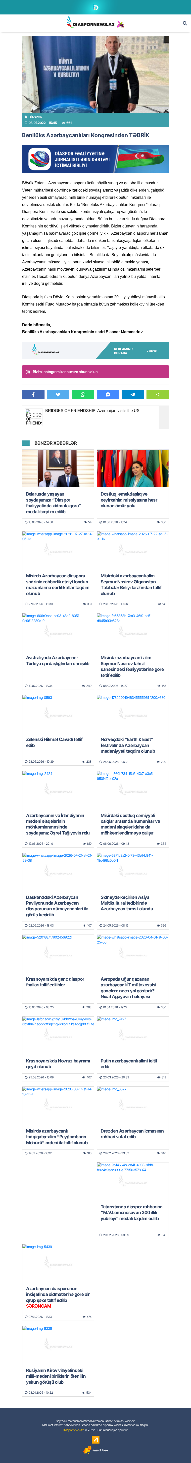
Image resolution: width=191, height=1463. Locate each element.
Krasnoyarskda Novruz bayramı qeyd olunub (58, 1063)
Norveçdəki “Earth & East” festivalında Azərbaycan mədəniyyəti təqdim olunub (128, 745)
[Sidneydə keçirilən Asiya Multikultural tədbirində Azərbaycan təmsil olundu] (133, 872)
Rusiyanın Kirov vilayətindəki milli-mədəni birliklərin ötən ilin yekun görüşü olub (56, 1376)
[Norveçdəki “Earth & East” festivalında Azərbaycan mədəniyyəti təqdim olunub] (133, 714)
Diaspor (35, 117)
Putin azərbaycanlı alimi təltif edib (129, 1063)
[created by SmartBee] (95, 1450)
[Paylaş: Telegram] (133, 394)
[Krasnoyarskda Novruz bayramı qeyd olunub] (58, 1035)
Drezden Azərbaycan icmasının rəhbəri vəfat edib (132, 1133)
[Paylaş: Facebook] (33, 394)
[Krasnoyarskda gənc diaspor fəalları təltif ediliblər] (58, 953)
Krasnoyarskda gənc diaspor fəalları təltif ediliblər (55, 981)
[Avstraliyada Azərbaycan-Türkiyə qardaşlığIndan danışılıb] (58, 632)
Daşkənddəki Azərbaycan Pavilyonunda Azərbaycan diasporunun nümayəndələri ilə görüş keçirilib (57, 906)
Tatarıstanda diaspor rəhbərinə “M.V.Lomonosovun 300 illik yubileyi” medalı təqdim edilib (131, 1212)
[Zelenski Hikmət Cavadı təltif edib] (58, 714)
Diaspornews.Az (73, 1430)
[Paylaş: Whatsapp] (83, 394)
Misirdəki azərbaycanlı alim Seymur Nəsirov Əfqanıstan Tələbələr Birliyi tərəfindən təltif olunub (131, 584)
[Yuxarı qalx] (177, 1449)
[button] (157, 394)
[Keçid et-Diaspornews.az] (90, 21)
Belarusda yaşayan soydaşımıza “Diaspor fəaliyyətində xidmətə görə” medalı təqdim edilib (53, 502)
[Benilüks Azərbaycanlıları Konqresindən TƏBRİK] (95, 74)
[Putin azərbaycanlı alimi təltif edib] (133, 1035)
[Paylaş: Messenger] (108, 394)
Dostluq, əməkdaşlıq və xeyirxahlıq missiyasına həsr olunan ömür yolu (129, 499)
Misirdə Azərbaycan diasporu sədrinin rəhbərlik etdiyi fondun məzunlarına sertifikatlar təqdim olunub (57, 584)
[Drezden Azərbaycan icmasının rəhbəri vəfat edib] (133, 1105)
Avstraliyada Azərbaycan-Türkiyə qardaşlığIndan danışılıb (57, 660)
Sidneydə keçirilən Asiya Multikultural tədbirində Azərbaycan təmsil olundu (127, 903)
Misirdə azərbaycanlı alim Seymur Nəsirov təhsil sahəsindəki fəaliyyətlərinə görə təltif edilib (132, 666)
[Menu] (9, 23)
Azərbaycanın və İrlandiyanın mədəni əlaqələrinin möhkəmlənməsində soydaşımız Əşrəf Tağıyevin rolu (58, 824)
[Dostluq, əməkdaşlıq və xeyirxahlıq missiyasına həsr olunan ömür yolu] (133, 468)
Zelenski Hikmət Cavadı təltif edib (54, 742)
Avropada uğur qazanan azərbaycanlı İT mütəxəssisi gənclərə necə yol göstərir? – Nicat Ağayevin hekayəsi (129, 987)
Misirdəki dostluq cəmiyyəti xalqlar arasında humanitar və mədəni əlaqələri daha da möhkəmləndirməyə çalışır (130, 824)
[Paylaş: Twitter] (58, 394)
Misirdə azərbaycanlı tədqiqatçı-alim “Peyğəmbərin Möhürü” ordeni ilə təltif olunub (57, 1136)
